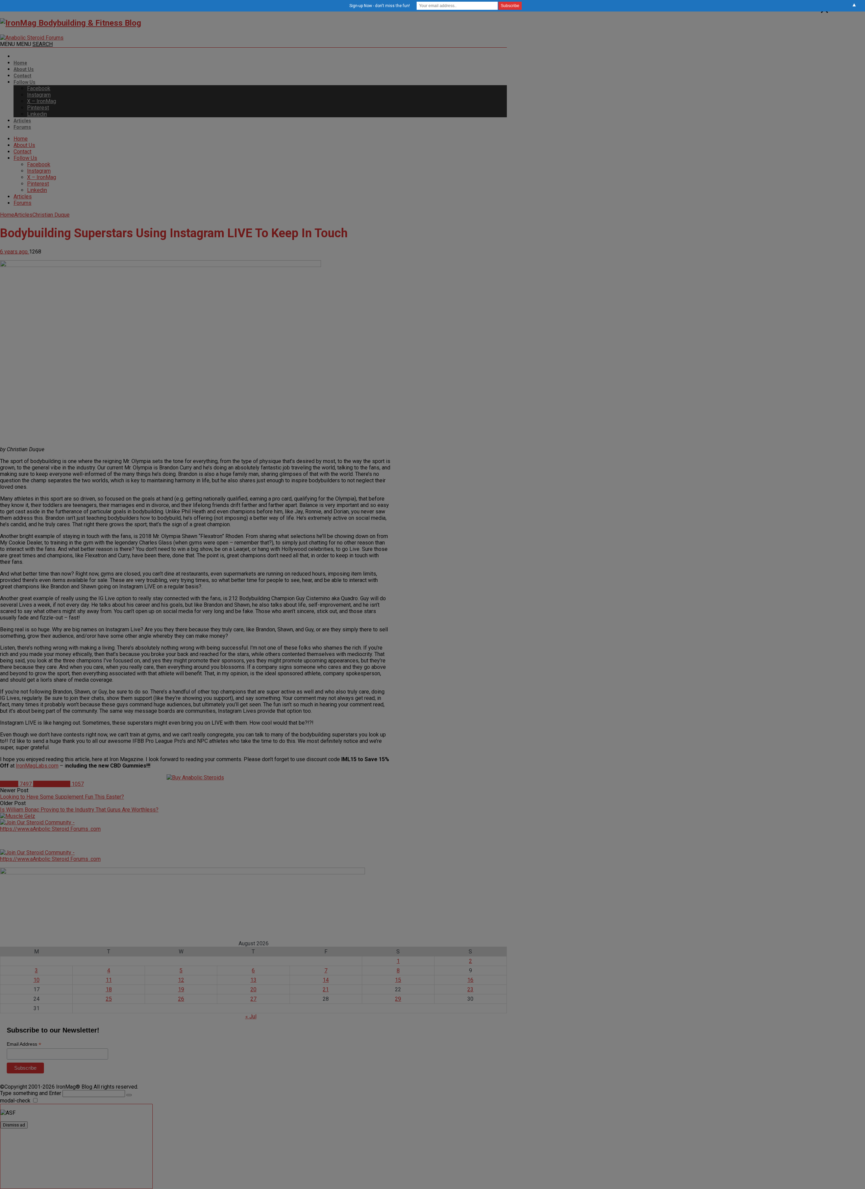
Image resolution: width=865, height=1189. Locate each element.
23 (470, 989)
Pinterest (38, 107)
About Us (24, 69)
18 (109, 989)
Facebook (38, 88)
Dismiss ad (14, 1124)
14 (326, 980)
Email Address (24, 1044)
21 (326, 989)
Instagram (39, 95)
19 (181, 989)
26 (181, 999)
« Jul (250, 1016)
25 (109, 999)
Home (20, 63)
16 (470, 980)
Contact (22, 75)
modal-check (15, 1100)
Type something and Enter (30, 1093)
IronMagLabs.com (37, 765)
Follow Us (24, 82)
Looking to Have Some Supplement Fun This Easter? (62, 797)
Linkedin (37, 114)
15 (398, 980)
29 (398, 999)
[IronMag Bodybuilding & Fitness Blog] (70, 23)
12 (181, 980)
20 (253, 989)
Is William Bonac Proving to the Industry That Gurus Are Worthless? (79, 809)
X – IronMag (41, 101)
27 (253, 999)
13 (253, 980)
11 (109, 980)
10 (36, 980)
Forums (22, 127)
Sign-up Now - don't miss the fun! (379, 5)
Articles (22, 120)
